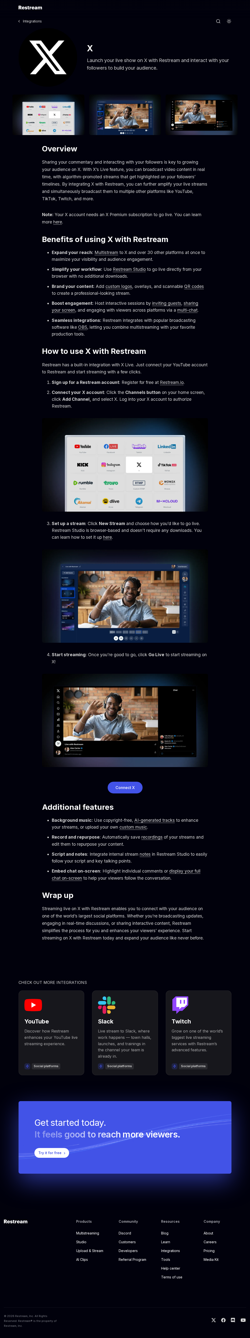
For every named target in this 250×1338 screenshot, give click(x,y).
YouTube (36, 1021)
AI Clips (82, 1259)
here (57, 221)
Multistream (106, 252)
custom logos (118, 286)
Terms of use (171, 1277)
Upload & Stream (89, 1251)
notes (145, 854)
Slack (105, 1021)
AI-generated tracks (154, 820)
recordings (152, 837)
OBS (82, 327)
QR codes (194, 286)
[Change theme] (229, 21)
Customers (127, 1242)
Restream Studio (129, 269)
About (208, 1233)
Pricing (209, 1251)
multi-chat (187, 310)
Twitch (181, 1021)
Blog (164, 1233)
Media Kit (211, 1259)
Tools (165, 1259)
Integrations (32, 21)
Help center (170, 1268)
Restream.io (172, 382)
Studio (81, 1242)
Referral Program (132, 1259)
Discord (125, 1233)
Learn (165, 1242)
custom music (133, 827)
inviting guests (166, 303)
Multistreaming (87, 1233)
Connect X (125, 787)
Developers (128, 1251)
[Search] (218, 21)
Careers (210, 1242)
